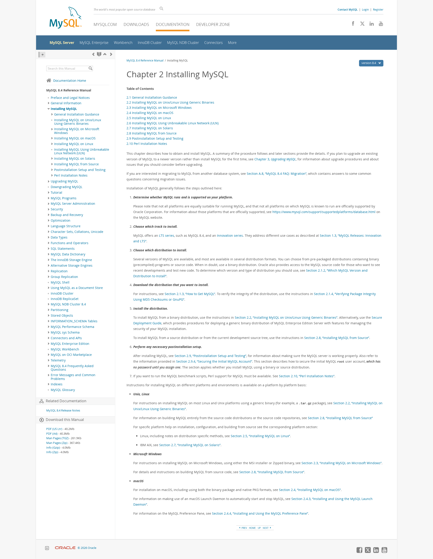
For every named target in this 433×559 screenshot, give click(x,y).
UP (259, 527)
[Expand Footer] (47, 548)
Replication (59, 271)
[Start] (99, 54)
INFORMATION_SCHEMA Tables (74, 321)
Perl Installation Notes (71, 175)
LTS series (166, 235)
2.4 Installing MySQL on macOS (150, 113)
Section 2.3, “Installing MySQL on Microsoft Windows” (342, 463)
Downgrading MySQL (66, 187)
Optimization (60, 220)
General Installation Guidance (76, 114)
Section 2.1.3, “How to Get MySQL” (190, 294)
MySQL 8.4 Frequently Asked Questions (72, 368)
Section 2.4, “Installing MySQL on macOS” (310, 490)
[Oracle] (65, 548)
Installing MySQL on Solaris (74, 159)
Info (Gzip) (53, 448)
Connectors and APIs (66, 338)
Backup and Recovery (67, 215)
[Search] (90, 68)
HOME (252, 527)
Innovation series (230, 235)
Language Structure (66, 226)
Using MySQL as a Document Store (77, 288)
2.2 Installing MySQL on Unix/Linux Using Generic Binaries (170, 102)
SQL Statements (63, 249)
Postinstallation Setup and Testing (80, 170)
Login (365, 9)
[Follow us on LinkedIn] (370, 24)
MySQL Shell (60, 282)
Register (378, 9)
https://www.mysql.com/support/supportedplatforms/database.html (323, 212)
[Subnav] (48, 103)
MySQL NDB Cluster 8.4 (68, 304)
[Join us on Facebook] (351, 24)
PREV (244, 527)
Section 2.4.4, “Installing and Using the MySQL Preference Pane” (260, 513)
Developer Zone (213, 24)
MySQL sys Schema (65, 332)
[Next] (111, 54)
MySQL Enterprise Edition (70, 344)
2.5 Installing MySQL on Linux (149, 118)
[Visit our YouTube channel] (379, 24)
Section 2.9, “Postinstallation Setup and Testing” (210, 356)
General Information (66, 103)
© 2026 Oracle (87, 548)
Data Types (59, 237)
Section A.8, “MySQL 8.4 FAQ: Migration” (276, 173)
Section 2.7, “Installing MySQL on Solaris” (190, 445)
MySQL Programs (63, 198)
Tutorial (56, 193)
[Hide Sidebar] (41, 54)
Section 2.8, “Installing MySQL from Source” (336, 338)
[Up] (105, 54)
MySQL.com (105, 24)
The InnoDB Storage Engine (71, 260)
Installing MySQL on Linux (73, 144)
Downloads (136, 24)
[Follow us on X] (361, 24)
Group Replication (64, 277)
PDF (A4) (52, 434)
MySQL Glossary (63, 390)
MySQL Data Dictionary (68, 254)
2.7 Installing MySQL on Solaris (150, 128)
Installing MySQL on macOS (75, 138)
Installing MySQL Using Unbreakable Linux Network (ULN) (81, 151)
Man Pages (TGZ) (57, 438)
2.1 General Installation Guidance (152, 97)
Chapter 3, (275, 159)
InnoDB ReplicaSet (64, 299)
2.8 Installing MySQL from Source (152, 133)
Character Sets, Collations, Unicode (77, 232)
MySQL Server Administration (73, 204)
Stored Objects (62, 316)
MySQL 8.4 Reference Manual (145, 60)
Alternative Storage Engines (71, 266)
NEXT (266, 527)
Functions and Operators (69, 243)
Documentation (172, 24)
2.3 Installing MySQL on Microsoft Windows (159, 107)
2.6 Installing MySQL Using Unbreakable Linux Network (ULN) (173, 123)
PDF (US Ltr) (54, 429)
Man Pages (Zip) (56, 443)
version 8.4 (369, 63)
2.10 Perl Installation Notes (147, 143)
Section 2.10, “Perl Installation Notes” (306, 376)
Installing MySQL (64, 109)
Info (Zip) (52, 452)
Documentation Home (69, 80)
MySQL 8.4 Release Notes (63, 410)
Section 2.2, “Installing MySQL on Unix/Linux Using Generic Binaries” (286, 317)
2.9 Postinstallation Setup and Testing (155, 138)
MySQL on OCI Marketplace (71, 355)
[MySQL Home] (65, 18)
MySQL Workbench (65, 349)
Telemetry (58, 360)
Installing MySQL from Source (76, 164)
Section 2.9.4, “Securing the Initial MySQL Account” (214, 361)
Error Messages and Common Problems (73, 377)
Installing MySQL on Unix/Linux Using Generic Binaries (77, 122)
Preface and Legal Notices (70, 98)
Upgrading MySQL (64, 181)
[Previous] (93, 54)
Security (57, 209)
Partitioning (59, 310)
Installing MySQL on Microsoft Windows (76, 131)
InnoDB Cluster (62, 293)
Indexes (56, 384)
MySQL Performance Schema (72, 327)
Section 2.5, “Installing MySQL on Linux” (260, 436)
